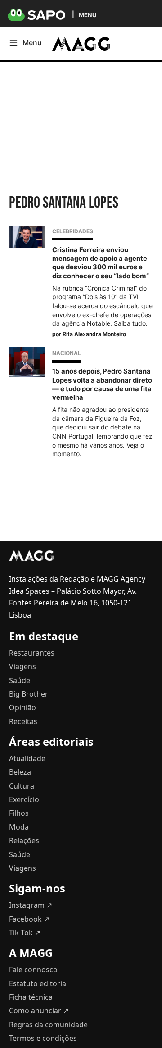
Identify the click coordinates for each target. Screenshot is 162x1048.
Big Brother (28, 694)
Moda (19, 827)
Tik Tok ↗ (24, 932)
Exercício (24, 799)
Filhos (19, 813)
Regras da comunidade (48, 1025)
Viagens (22, 666)
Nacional (66, 353)
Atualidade (27, 758)
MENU (87, 14)
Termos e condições (43, 1038)
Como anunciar (39, 1011)
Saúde (19, 680)
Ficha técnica (31, 997)
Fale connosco (33, 969)
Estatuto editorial (38, 983)
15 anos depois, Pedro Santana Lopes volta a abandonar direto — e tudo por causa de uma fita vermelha (102, 384)
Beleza (20, 772)
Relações (24, 840)
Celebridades (72, 231)
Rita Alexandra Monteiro (94, 334)
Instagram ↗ (30, 905)
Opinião (22, 707)
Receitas (23, 721)
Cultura (21, 786)
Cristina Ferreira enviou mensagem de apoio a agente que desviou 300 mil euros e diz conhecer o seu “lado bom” (100, 263)
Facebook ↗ (29, 919)
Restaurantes (31, 653)
